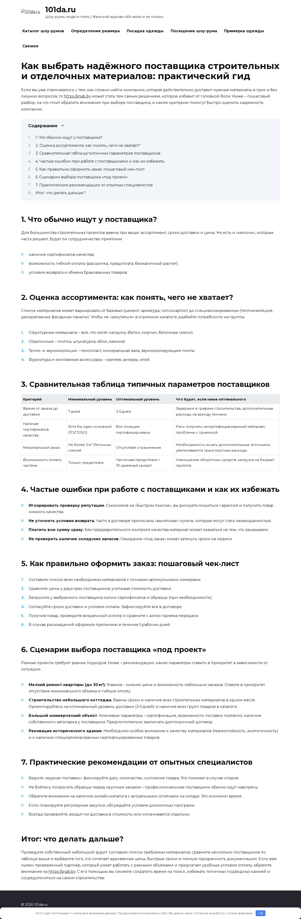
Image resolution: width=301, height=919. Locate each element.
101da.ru (60, 9)
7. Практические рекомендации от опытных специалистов (94, 185)
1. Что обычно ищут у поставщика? (69, 137)
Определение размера (95, 31)
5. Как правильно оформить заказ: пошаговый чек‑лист (90, 169)
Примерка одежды (244, 31)
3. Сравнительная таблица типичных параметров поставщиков (98, 153)
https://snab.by (77, 96)
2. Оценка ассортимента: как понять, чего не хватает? (88, 145)
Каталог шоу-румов (43, 31)
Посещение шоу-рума (194, 31)
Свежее (30, 46)
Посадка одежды (145, 31)
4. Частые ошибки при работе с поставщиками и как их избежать (100, 161)
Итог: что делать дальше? (61, 193)
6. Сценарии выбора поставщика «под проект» (82, 177)
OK (260, 913)
